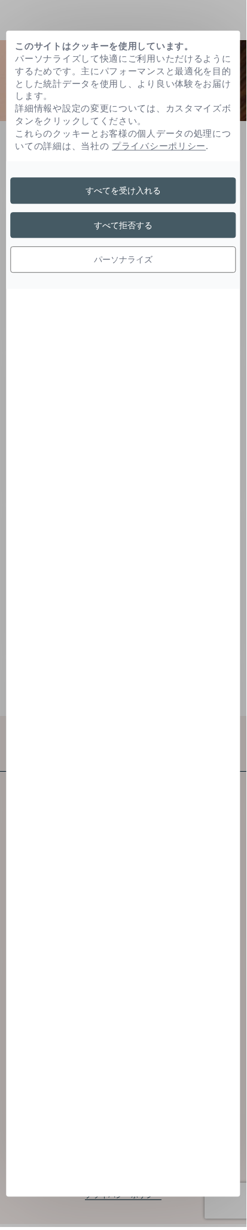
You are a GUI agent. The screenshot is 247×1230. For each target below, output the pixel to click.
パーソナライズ (123, 259)
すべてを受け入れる (123, 190)
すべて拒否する (123, 225)
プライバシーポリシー (159, 146)
